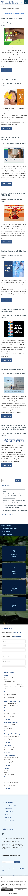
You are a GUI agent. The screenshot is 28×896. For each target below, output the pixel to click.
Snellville (6, 768)
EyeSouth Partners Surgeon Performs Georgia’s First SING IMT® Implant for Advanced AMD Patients (13, 496)
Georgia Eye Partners (13, 23)
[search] (18, 480)
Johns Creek (7, 745)
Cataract (23, 143)
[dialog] (14, 886)
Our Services (8, 808)
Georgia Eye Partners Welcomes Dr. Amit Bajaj (15, 510)
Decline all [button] (20, 889)
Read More (7, 70)
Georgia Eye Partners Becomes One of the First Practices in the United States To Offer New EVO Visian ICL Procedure (13, 427)
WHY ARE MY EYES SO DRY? (9, 79)
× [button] (26, 877)
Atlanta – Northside (9, 755)
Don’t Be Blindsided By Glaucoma (11, 19)
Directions (7, 707)
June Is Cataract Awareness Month (12, 369)
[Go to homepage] (10, 2)
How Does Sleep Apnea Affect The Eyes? (13, 251)
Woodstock (7, 780)
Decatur (6, 711)
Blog (6, 814)
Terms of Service (10, 820)
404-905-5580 (17, 636)
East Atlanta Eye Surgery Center (12, 701)
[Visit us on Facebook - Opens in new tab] (3, 834)
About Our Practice (10, 805)
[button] (26, 2)
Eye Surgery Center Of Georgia (12, 734)
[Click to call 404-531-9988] (21, 2)
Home (3, 8)
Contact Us (8, 817)
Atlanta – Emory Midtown (11, 722)
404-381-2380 (17, 632)
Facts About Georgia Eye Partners (10, 875)
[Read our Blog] (14, 36)
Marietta (6, 675)
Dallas (6, 692)
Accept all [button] (7, 889)
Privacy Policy (4, 887)
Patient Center (9, 811)
